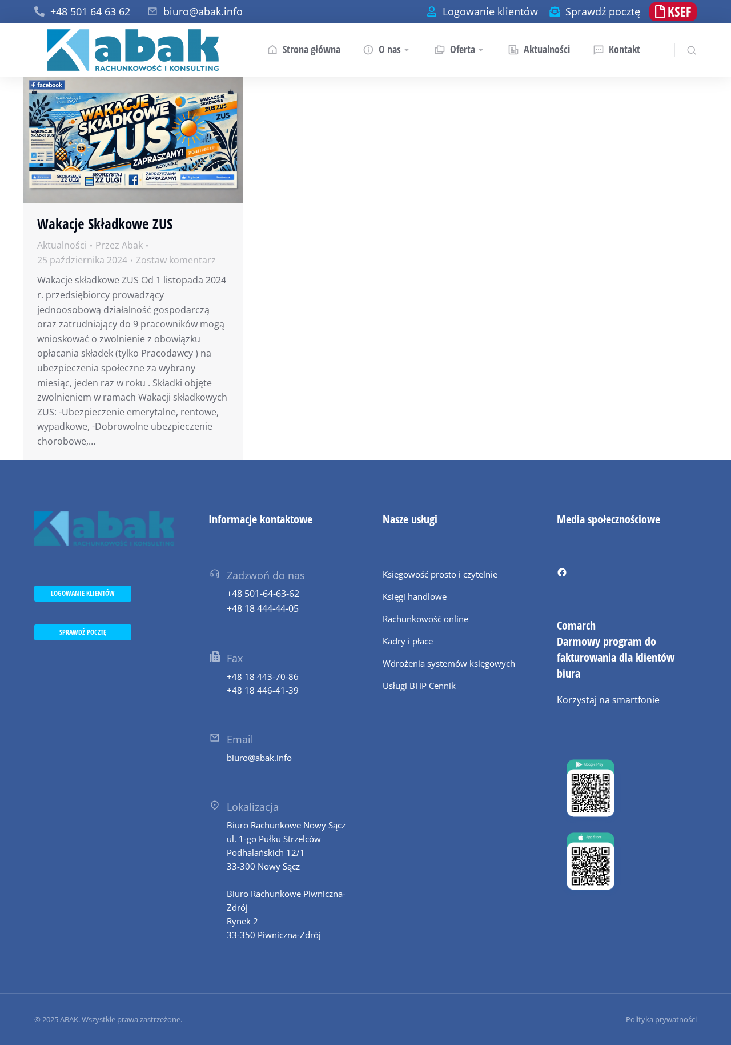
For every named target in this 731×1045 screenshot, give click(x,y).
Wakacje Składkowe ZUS (104, 223)
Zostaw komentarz (176, 260)
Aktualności (62, 245)
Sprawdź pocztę (602, 11)
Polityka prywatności (661, 1019)
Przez (119, 245)
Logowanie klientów (490, 11)
